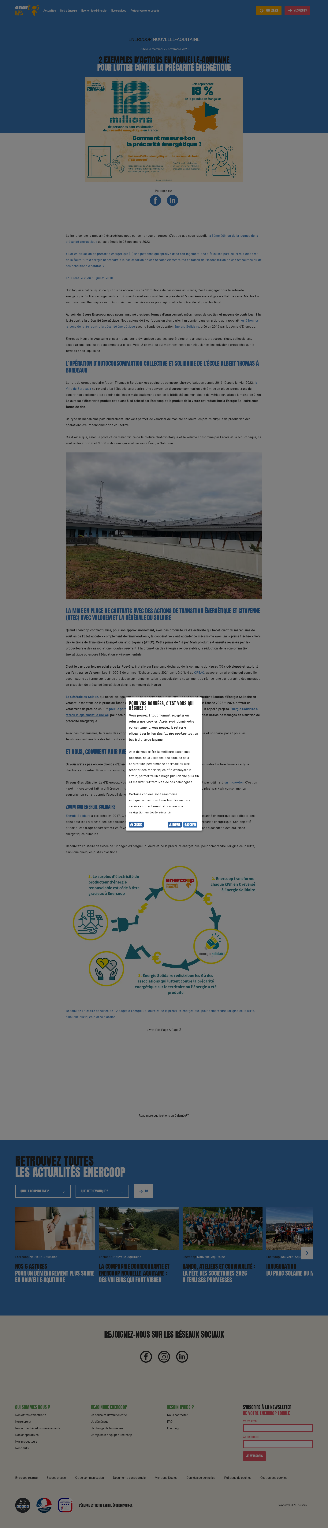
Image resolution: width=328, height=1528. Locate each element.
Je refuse (175, 824)
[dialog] (164, 763)
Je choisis (136, 824)
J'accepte (190, 824)
